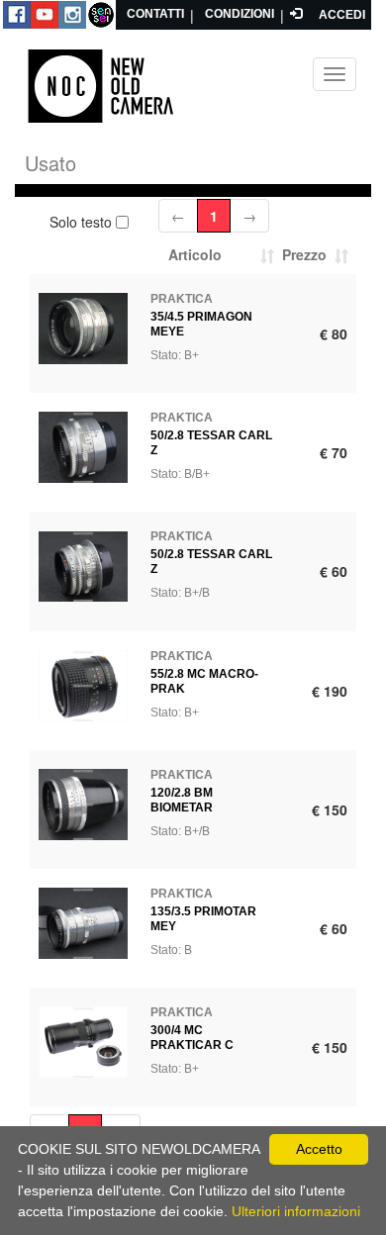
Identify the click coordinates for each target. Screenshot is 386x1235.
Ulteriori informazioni (296, 1211)
